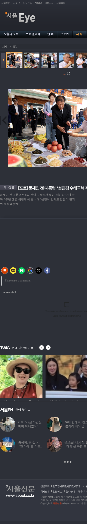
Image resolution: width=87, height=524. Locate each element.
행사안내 (70, 491)
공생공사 (49, 3)
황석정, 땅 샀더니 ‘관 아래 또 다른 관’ (29, 446)
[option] (21, 375)
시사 (4, 46)
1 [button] (65, 462)
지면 (65, 486)
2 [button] (68, 462)
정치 (15, 46)
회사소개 (44, 491)
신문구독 (44, 486)
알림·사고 (57, 491)
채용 (80, 491)
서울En (38, 3)
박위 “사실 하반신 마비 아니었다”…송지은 (30, 426)
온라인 (71, 486)
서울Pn (16, 3)
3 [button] (70, 462)
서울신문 (5, 3)
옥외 (77, 486)
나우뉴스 (27, 3)
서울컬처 (60, 3)
